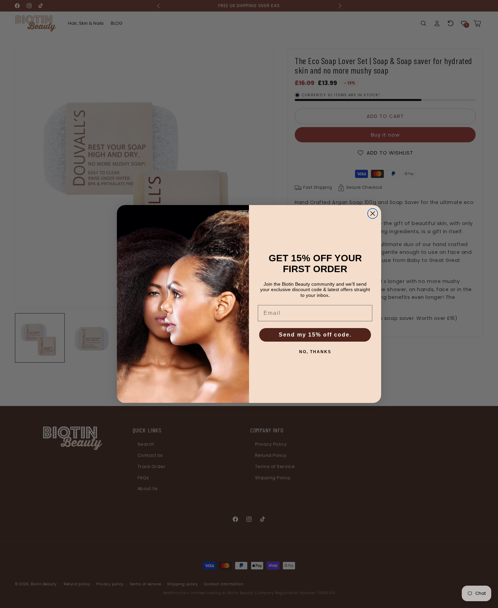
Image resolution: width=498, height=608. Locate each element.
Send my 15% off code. (315, 335)
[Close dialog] (373, 213)
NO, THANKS (315, 351)
